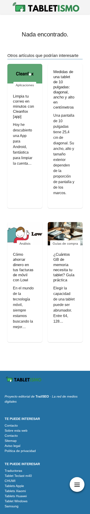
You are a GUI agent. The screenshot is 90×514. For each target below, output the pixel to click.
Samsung (11, 506)
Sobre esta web (16, 430)
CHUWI (10, 481)
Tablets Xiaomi (15, 491)
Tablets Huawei (16, 496)
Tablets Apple (14, 486)
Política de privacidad (20, 451)
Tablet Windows (16, 501)
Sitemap (11, 441)
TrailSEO (42, 396)
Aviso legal (12, 446)
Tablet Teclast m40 (18, 476)
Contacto (11, 425)
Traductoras (13, 470)
